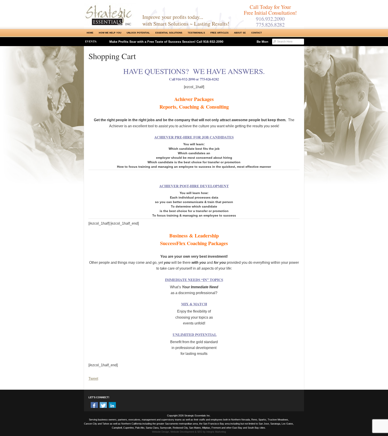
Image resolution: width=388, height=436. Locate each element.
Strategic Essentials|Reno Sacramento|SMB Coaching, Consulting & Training (110, 14)
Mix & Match (194, 303)
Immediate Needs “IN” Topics (194, 279)
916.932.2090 (270, 18)
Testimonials (196, 32)
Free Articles (219, 32)
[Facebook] (94, 406)
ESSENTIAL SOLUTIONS (169, 32)
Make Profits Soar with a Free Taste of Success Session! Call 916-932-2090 (166, 41)
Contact (256, 32)
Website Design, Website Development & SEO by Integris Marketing (189, 431)
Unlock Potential (138, 32)
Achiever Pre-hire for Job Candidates (194, 137)
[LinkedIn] (112, 406)
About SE (240, 32)
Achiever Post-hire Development (194, 185)
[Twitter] (103, 406)
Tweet (93, 378)
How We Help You (110, 32)
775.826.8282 (270, 24)
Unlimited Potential (195, 334)
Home (90, 32)
